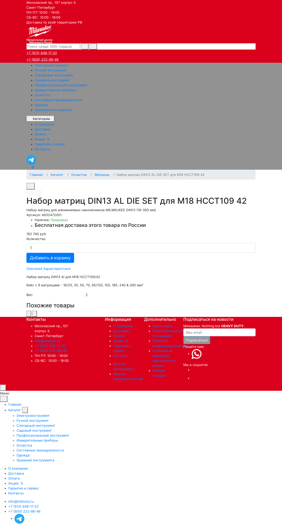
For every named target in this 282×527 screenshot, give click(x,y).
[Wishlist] (29, 192)
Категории (41, 119)
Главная (14, 404)
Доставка (121, 331)
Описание (34, 268)
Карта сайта (162, 326)
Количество (36, 239)
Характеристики (57, 268)
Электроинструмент (51, 65)
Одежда (41, 105)
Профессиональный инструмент (61, 85)
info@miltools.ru (47, 341)
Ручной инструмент (51, 70)
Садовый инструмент (52, 80)
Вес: (29, 295)
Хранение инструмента (53, 110)
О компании (123, 326)
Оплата (119, 336)
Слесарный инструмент (54, 75)
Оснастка (42, 95)
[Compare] (37, 192)
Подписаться (196, 340)
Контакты (121, 356)
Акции (121, 341)
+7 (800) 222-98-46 (42, 59)
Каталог (14, 410)
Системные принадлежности (58, 100)
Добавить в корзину (50, 257)
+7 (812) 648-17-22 (41, 53)
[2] (170, 294)
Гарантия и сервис (23, 488)
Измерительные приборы (55, 90)
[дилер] (39, 34)
